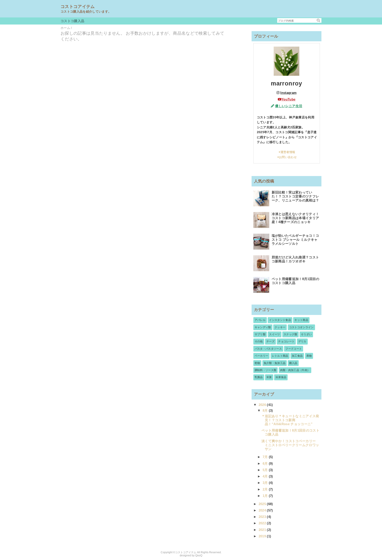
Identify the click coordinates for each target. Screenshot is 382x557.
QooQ (198, 555)
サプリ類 (260, 334)
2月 (266, 489)
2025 (263, 504)
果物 (309, 355)
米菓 (269, 377)
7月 (266, 457)
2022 (263, 523)
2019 (263, 536)
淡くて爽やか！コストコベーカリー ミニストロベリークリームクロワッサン (290, 445)
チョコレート (286, 341)
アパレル (260, 320)
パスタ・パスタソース (268, 348)
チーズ (270, 341)
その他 (259, 341)
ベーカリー (261, 355)
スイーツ (274, 334)
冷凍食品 (280, 377)
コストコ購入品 (72, 21)
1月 (266, 496)
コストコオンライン (301, 327)
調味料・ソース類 (266, 370)
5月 (266, 470)
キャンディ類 (263, 327)
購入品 (293, 363)
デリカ (302, 341)
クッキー (280, 327)
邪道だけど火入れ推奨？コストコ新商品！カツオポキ (295, 259)
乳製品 (259, 377)
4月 (266, 476)
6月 (266, 463)
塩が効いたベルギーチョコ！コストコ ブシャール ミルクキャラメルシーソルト (295, 239)
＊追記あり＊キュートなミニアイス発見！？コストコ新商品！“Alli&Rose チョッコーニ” (290, 420)
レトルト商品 (280, 355)
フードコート (293, 348)
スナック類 (290, 334)
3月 (266, 483)
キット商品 (301, 320)
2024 (263, 510)
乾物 (257, 363)
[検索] (318, 20)
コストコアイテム (78, 6)
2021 (263, 530)
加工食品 (297, 355)
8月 (266, 410)
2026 (263, 405)
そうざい (306, 334)
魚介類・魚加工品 (275, 363)
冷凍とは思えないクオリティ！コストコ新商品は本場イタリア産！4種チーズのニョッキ (295, 218)
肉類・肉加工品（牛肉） (295, 370)
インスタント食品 (280, 320)
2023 (263, 517)
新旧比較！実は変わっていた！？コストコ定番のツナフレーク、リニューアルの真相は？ (295, 196)
